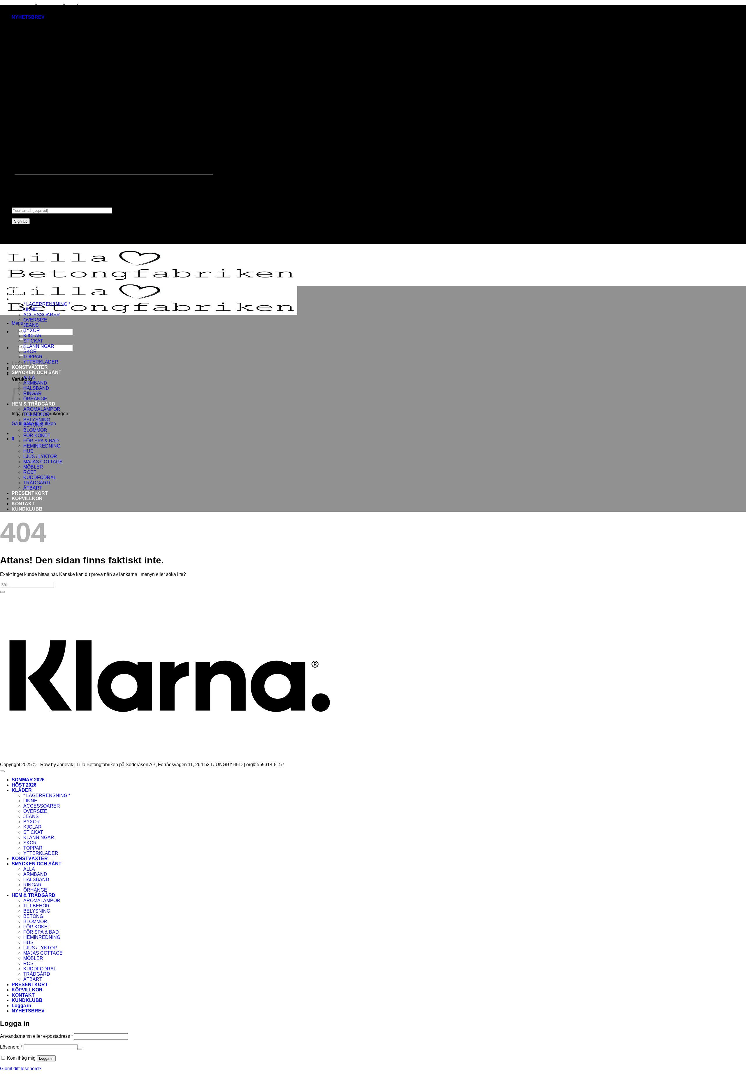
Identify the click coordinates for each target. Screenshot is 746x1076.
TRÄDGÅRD (36, 482)
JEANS (31, 325)
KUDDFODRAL (39, 477)
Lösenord (11, 1046)
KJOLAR (32, 335)
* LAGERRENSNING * (46, 304)
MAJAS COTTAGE (43, 461)
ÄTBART (32, 487)
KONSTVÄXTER (30, 367)
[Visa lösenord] (80, 1048)
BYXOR (31, 330)
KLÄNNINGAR (38, 346)
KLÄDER (22, 298)
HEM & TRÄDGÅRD (33, 403)
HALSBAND (36, 388)
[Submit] (21, 339)
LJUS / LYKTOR (40, 456)
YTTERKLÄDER (40, 361)
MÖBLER (33, 466)
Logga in (46, 1058)
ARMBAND (35, 382)
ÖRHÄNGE (35, 398)
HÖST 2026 (24, 293)
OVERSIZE (35, 319)
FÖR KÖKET (36, 435)
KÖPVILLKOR (27, 498)
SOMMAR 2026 (28, 288)
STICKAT (33, 340)
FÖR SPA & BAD (41, 440)
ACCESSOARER (41, 314)
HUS (28, 451)
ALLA (29, 377)
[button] (28, 17)
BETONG (33, 424)
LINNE (30, 309)
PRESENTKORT (30, 493)
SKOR (30, 351)
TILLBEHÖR (36, 414)
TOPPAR (33, 356)
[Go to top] (2, 771)
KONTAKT (23, 503)
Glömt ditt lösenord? (20, 1068)
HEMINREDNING (41, 445)
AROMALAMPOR (41, 409)
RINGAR (32, 884)
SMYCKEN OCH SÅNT (36, 372)
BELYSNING (36, 419)
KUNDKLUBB (27, 508)
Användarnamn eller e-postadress (36, 1036)
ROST (29, 472)
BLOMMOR (35, 430)
